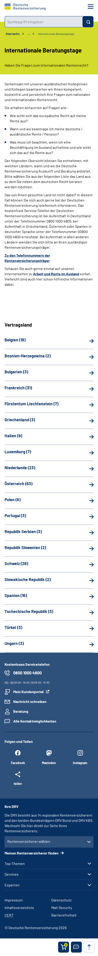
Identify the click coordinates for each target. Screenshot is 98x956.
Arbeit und (42, 274)
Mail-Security (61, 907)
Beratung (20, 711)
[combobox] (44, 21)
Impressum (14, 900)
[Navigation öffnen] (90, 6)
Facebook (18, 763)
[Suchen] (88, 21)
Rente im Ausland (65, 274)
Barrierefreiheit (64, 915)
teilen (18, 783)
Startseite (13, 33)
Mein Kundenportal (28, 691)
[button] (76, 947)
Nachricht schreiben (29, 701)
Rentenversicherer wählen (28, 841)
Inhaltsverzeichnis (19, 907)
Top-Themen (15, 863)
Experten (12, 885)
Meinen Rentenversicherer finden (32, 853)
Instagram (80, 763)
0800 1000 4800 (27, 672)
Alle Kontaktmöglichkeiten (34, 721)
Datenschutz (61, 900)
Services (11, 874)
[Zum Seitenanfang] (89, 947)
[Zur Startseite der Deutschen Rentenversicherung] (25, 6)
